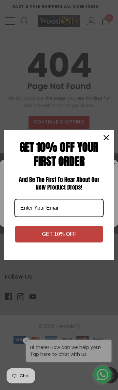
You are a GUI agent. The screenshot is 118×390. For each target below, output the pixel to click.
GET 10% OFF (59, 234)
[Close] (106, 138)
